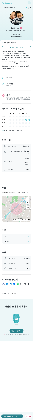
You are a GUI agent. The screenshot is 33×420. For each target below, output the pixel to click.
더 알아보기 (26, 99)
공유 (29, 8)
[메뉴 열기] (29, 2)
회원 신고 (6, 294)
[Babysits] (7, 3)
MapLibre (15, 220)
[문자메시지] (21, 284)
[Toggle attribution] (29, 220)
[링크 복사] (28, 284)
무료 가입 (13, 293)
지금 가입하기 (16, 331)
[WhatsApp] (17, 284)
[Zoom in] (27, 199)
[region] (16, 209)
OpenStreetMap (24, 220)
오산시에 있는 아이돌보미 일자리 (16, 31)
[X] (7, 284)
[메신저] (14, 284)
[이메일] (24, 284)
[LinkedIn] (10, 284)
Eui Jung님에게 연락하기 (12, 416)
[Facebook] (3, 284)
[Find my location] (27, 207)
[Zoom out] (27, 202)
